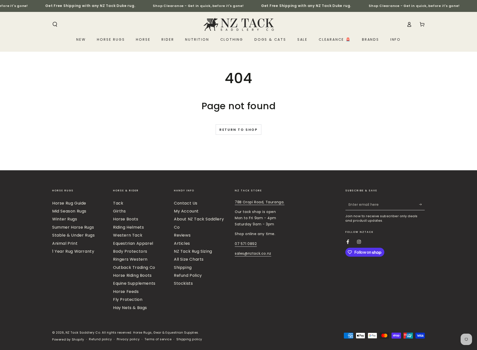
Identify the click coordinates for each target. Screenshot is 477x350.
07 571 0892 (246, 243)
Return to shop (238, 129)
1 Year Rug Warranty (73, 251)
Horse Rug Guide (69, 203)
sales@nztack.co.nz (253, 253)
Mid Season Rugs (69, 211)
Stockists (183, 283)
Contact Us (186, 203)
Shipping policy (189, 339)
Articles (182, 243)
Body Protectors (130, 251)
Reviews (182, 235)
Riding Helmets (128, 227)
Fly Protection (127, 299)
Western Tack (127, 235)
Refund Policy (188, 275)
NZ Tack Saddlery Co (83, 332)
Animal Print (65, 243)
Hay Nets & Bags (130, 308)
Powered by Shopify (68, 340)
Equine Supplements (134, 283)
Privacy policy (128, 339)
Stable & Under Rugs (73, 235)
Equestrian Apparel (133, 243)
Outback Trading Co (134, 267)
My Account (186, 211)
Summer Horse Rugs (73, 227)
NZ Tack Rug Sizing (193, 251)
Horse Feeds (126, 291)
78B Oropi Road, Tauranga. (259, 202)
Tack (118, 203)
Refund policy (100, 339)
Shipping (183, 267)
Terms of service (158, 339)
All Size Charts (189, 259)
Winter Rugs (64, 219)
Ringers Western (130, 259)
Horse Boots (125, 219)
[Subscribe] (422, 204)
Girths (119, 211)
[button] (54, 24)
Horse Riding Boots (132, 275)
